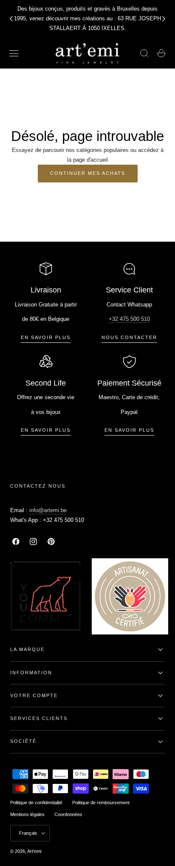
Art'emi (34, 851)
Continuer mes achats (87, 173)
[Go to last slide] (11, 19)
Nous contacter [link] (129, 337)
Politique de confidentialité (36, 802)
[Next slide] (164, 19)
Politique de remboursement (101, 802)
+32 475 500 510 (129, 319)
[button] (14, 53)
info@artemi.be (48, 510)
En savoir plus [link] (46, 337)
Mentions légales (27, 814)
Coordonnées (68, 814)
